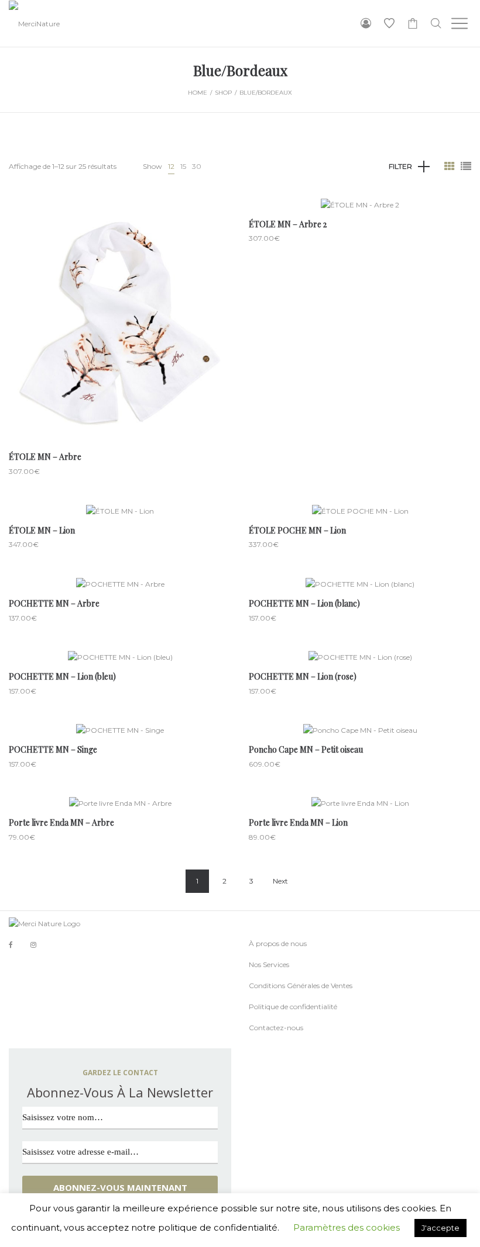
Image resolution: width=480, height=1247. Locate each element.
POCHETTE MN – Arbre (54, 603)
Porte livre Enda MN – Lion (298, 822)
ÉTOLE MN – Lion (42, 530)
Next (280, 881)
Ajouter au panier (120, 358)
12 (171, 166)
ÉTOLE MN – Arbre (45, 456)
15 (183, 166)
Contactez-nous (276, 1027)
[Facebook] (11, 945)
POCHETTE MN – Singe (53, 749)
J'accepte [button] (440, 1227)
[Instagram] (33, 944)
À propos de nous (278, 943)
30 (196, 166)
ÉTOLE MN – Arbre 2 (288, 224)
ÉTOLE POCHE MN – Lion (297, 530)
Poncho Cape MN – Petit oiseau (306, 749)
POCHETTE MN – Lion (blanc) (304, 603)
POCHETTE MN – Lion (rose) (302, 676)
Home (197, 92)
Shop (223, 92)
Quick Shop (119, 314)
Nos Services (269, 964)
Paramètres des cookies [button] (346, 1227)
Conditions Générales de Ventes (300, 985)
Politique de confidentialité (293, 1006)
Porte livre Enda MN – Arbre (61, 822)
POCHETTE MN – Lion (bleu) (62, 676)
